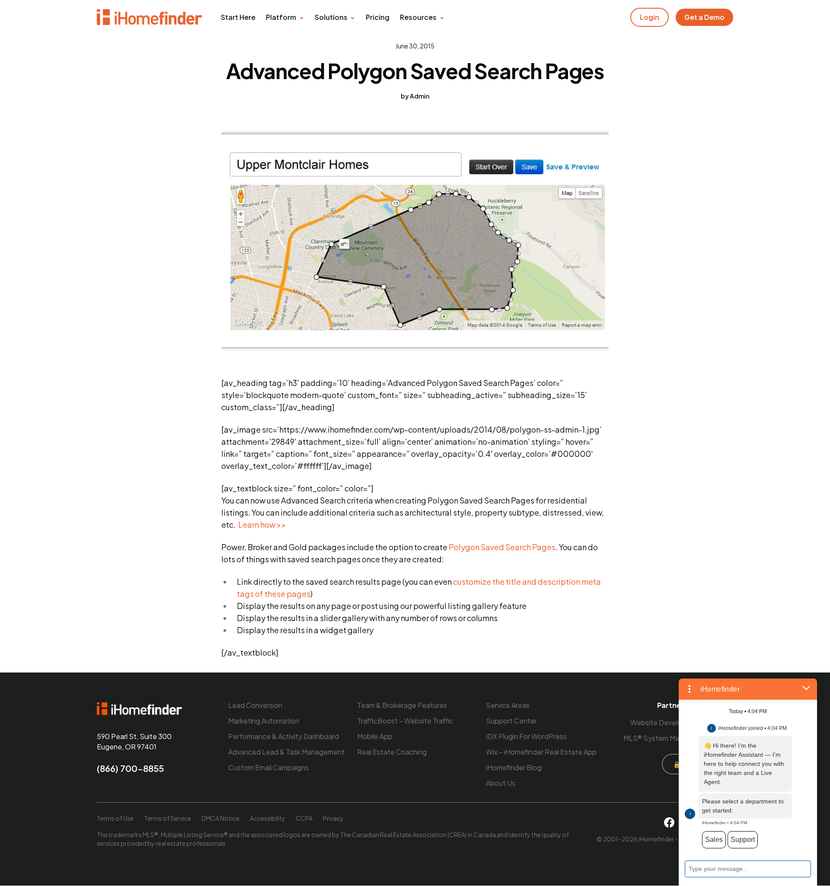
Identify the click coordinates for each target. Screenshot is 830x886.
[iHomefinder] (150, 17)
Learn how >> (262, 524)
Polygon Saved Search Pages (502, 547)
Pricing (377, 17)
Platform (281, 17)
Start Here (238, 17)
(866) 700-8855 (130, 768)
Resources (418, 17)
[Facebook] (669, 822)
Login (649, 17)
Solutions (331, 17)
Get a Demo (704, 17)
